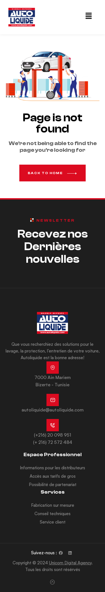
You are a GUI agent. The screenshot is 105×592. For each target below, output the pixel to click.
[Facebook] (61, 553)
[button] (88, 16)
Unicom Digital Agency (70, 562)
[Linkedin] (70, 553)
